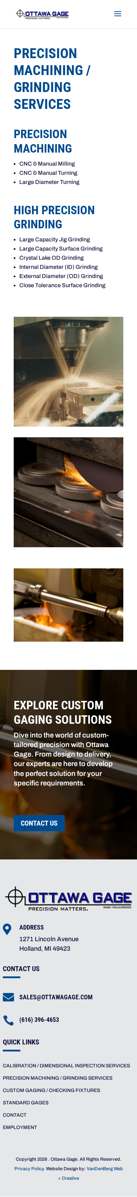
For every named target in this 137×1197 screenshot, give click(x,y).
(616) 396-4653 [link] (39, 1019)
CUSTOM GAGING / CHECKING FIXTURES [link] (51, 1090)
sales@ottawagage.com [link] (56, 997)
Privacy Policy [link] (29, 1168)
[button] (117, 18)
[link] (42, 13)
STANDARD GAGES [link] (25, 1102)
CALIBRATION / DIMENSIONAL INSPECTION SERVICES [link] (66, 1065)
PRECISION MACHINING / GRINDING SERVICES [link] (57, 1078)
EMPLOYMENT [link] (20, 1127)
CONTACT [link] (15, 1115)
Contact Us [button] (39, 823)
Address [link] (31, 927)
